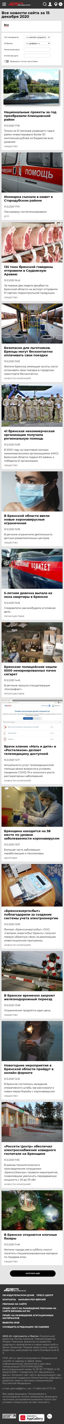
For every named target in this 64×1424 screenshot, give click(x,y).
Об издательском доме (18, 1295)
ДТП (6, 216)
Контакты (9, 1299)
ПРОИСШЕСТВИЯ (14, 616)
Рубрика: (8, 43)
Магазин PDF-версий (32, 1299)
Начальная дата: (12, 49)
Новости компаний (17, 378)
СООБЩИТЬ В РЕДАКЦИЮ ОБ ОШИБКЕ (25, 1327)
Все (6, 25)
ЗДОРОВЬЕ (10, 858)
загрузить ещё (33, 1274)
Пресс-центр (45, 1295)
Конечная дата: (11, 56)
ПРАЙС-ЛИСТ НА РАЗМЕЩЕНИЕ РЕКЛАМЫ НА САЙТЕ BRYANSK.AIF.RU (29, 1309)
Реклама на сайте (14, 1304)
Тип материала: (11, 37)
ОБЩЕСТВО (11, 146)
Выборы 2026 (10, 1322)
